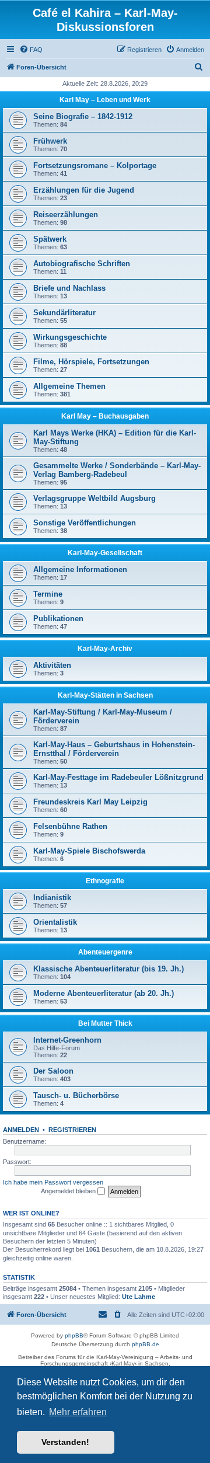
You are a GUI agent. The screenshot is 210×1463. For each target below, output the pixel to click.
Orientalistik (55, 922)
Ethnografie (105, 881)
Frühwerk (50, 141)
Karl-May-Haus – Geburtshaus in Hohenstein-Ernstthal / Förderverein (114, 749)
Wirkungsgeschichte (70, 337)
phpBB (74, 1335)
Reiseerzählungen (65, 214)
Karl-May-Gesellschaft (105, 553)
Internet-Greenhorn (67, 1040)
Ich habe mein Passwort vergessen (53, 1182)
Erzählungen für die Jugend (83, 190)
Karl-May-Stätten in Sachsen (105, 695)
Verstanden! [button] (65, 1442)
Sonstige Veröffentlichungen (84, 522)
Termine (47, 594)
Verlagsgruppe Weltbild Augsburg (94, 498)
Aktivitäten (52, 665)
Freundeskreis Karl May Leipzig (90, 801)
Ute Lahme (138, 1296)
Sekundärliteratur (64, 312)
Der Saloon (53, 1071)
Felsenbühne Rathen (70, 826)
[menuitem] (31, 50)
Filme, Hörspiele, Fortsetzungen (91, 361)
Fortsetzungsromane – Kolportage (94, 165)
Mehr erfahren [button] (78, 1412)
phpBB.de (145, 1344)
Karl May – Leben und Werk (105, 100)
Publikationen (58, 618)
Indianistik (52, 897)
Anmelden (21, 1129)
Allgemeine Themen (69, 386)
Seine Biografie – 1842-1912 (82, 116)
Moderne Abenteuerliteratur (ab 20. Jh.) (103, 993)
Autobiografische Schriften (81, 263)
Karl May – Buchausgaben (105, 416)
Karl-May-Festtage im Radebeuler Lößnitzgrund (118, 777)
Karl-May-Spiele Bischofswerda (89, 851)
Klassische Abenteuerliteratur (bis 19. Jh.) (108, 968)
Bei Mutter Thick (105, 1023)
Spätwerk (49, 239)
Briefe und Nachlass (69, 288)
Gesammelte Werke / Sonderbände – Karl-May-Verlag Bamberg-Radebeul (117, 470)
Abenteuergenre (105, 952)
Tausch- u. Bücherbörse (76, 1095)
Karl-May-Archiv (105, 649)
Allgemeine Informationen (80, 569)
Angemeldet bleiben (69, 1190)
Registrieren (72, 1129)
